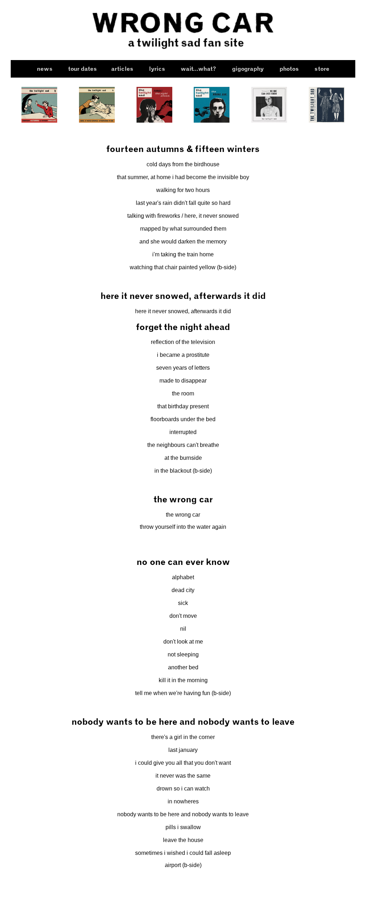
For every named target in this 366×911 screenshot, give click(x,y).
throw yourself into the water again (183, 527)
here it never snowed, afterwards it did (183, 311)
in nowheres (183, 801)
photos (289, 68)
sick (183, 603)
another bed (183, 667)
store (322, 68)
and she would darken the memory (183, 241)
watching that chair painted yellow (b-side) (183, 267)
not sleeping (183, 654)
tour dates (82, 68)
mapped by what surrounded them (183, 229)
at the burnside (183, 458)
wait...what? (198, 68)
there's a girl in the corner (183, 737)
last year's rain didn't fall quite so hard (183, 203)
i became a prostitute (183, 355)
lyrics (157, 68)
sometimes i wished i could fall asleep (183, 853)
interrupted (183, 432)
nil (183, 629)
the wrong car (183, 515)
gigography (248, 68)
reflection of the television (183, 342)
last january (183, 750)
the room (183, 393)
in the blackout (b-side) (183, 471)
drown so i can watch (183, 789)
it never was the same (183, 776)
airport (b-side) (183, 865)
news (45, 68)
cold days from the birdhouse (183, 164)
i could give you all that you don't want (183, 763)
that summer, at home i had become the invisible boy (183, 177)
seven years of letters (183, 368)
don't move (183, 616)
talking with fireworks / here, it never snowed (183, 216)
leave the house (183, 840)
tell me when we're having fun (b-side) (183, 693)
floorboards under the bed (183, 419)
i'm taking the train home (183, 254)
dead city (183, 590)
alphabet (183, 577)
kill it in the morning (183, 680)
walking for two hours (183, 190)
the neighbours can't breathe (183, 445)
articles (122, 68)
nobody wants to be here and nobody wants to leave (183, 814)
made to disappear (183, 381)
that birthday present (183, 406)
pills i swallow (183, 827)
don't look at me (183, 642)
